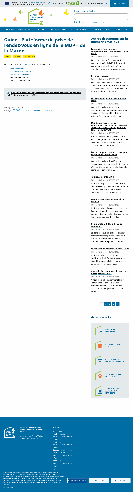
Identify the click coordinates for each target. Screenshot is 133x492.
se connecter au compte (20, 71)
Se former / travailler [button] (81, 29)
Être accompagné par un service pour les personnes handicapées (109, 153)
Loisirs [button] (98, 29)
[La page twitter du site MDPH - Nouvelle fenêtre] (49, 3)
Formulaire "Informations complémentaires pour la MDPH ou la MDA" (109, 51)
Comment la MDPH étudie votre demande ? (106, 225)
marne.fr (104, 3)
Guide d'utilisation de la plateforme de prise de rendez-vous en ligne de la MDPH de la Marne (44, 93)
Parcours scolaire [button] (58, 29)
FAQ (76, 22)
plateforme (27, 64)
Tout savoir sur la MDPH (103, 176)
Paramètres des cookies (77, 481)
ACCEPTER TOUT (120, 481)
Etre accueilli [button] (40, 29)
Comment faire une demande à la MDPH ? (107, 200)
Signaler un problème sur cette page (37, 111)
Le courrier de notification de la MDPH (110, 248)
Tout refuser (99, 481)
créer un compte (16, 69)
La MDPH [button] (10, 29)
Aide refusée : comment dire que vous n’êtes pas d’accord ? (109, 272)
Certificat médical (100, 76)
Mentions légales (8, 487)
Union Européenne (35, 3)
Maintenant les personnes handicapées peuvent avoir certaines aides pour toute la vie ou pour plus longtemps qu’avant (109, 127)
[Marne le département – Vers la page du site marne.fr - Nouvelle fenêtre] (74, 3)
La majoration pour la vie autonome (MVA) (108, 99)
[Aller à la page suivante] (113, 304)
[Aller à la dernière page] (117, 304)
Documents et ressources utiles (91, 22)
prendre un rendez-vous (19, 74)
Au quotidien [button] (24, 29)
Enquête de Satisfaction (116, 29)
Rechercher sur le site (84, 11)
